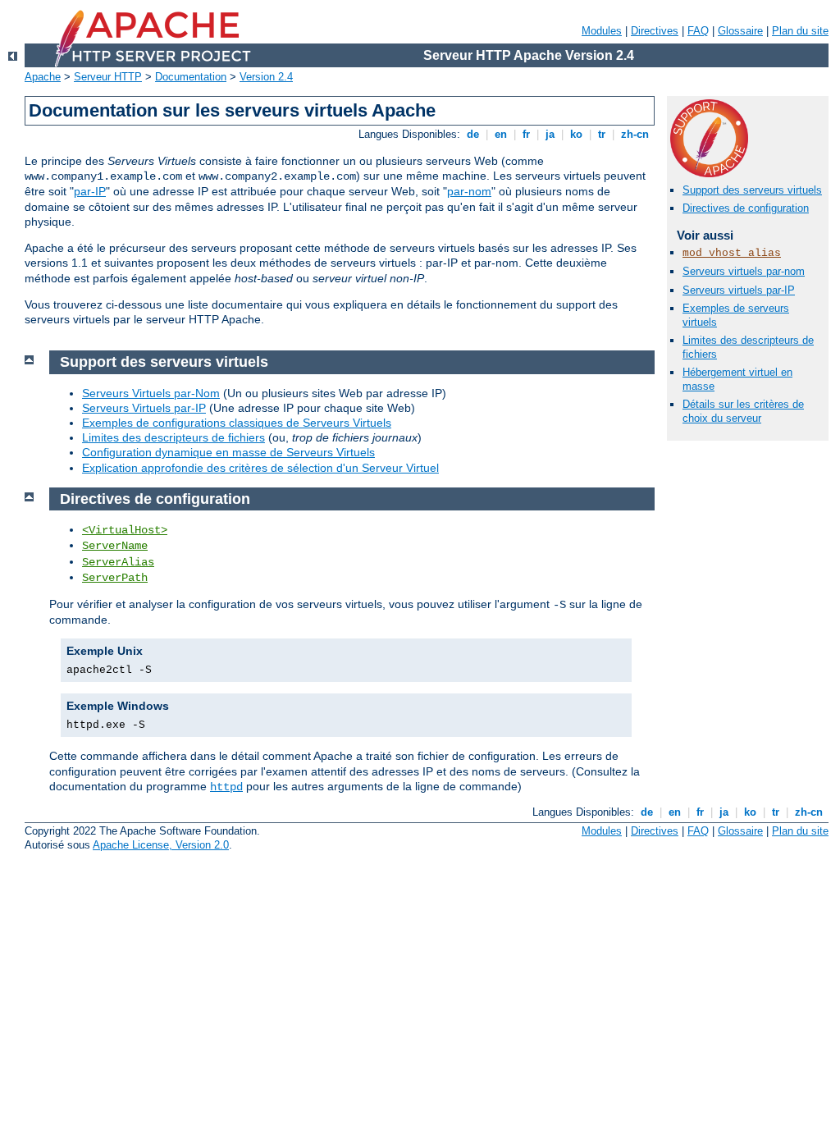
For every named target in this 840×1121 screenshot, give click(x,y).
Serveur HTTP (108, 77)
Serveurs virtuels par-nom (743, 271)
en (500, 134)
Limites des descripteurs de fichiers (173, 437)
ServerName (115, 545)
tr (602, 134)
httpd (226, 787)
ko (576, 134)
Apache (43, 77)
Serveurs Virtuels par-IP (144, 407)
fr (526, 134)
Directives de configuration (745, 208)
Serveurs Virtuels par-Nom (151, 393)
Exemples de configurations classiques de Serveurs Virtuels (236, 422)
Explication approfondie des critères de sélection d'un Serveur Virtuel (260, 467)
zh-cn (635, 134)
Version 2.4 (266, 77)
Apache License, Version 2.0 (161, 845)
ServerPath (115, 577)
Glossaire (740, 31)
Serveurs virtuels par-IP (738, 290)
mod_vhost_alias (731, 253)
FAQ (698, 31)
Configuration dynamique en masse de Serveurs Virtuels (228, 452)
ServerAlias (118, 562)
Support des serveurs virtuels (752, 190)
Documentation (190, 77)
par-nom (469, 191)
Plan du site (800, 31)
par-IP (90, 191)
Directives (654, 31)
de (472, 134)
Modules (602, 31)
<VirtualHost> (124, 530)
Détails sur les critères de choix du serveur (743, 411)
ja (550, 134)
